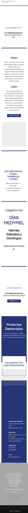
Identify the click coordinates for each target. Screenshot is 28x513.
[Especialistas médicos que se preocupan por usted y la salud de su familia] (9, 3)
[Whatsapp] (18, 497)
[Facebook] (10, 497)
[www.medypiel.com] (13, 24)
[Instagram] (14, 497)
